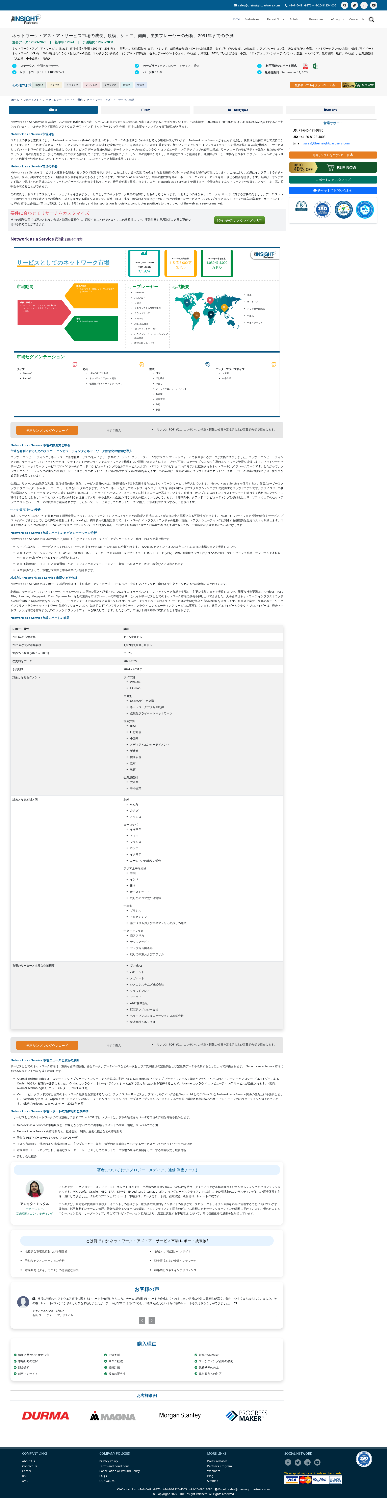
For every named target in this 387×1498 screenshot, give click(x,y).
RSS (24, 1476)
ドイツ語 (54, 85)
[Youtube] (318, 1465)
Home (236, 19)
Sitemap (212, 1481)
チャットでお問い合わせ (335, 190)
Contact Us (356, 19)
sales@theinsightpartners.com (258, 5)
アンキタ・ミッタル (34, 1203)
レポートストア (32, 100)
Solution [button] (295, 19)
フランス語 (91, 85)
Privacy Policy (108, 1461)
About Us (28, 1461)
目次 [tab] (147, 110)
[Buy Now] (358, 85)
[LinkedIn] (364, 5)
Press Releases (217, 1461)
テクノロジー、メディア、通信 (64, 100)
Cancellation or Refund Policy (119, 1471)
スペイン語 (72, 85)
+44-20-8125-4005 (324, 5)
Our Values (106, 1481)
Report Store (275, 19)
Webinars (213, 1471)
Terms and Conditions (114, 1466)
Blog (210, 1476)
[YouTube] (373, 5)
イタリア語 (110, 85)
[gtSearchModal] (372, 20)
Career (26, 1471)
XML (25, 1481)
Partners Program (219, 1466)
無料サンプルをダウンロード (313, 85)
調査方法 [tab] (331, 110)
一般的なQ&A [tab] (239, 110)
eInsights (337, 19)
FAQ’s (103, 1476)
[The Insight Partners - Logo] (26, 19)
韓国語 (126, 85)
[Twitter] (354, 5)
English (39, 85)
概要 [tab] (55, 110)
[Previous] (125, 1320)
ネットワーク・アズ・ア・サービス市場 (110, 100)
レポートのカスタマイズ (333, 179)
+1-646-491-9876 (300, 5)
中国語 (141, 85)
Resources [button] (316, 19)
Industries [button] (252, 19)
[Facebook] (344, 5)
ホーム (15, 100)
